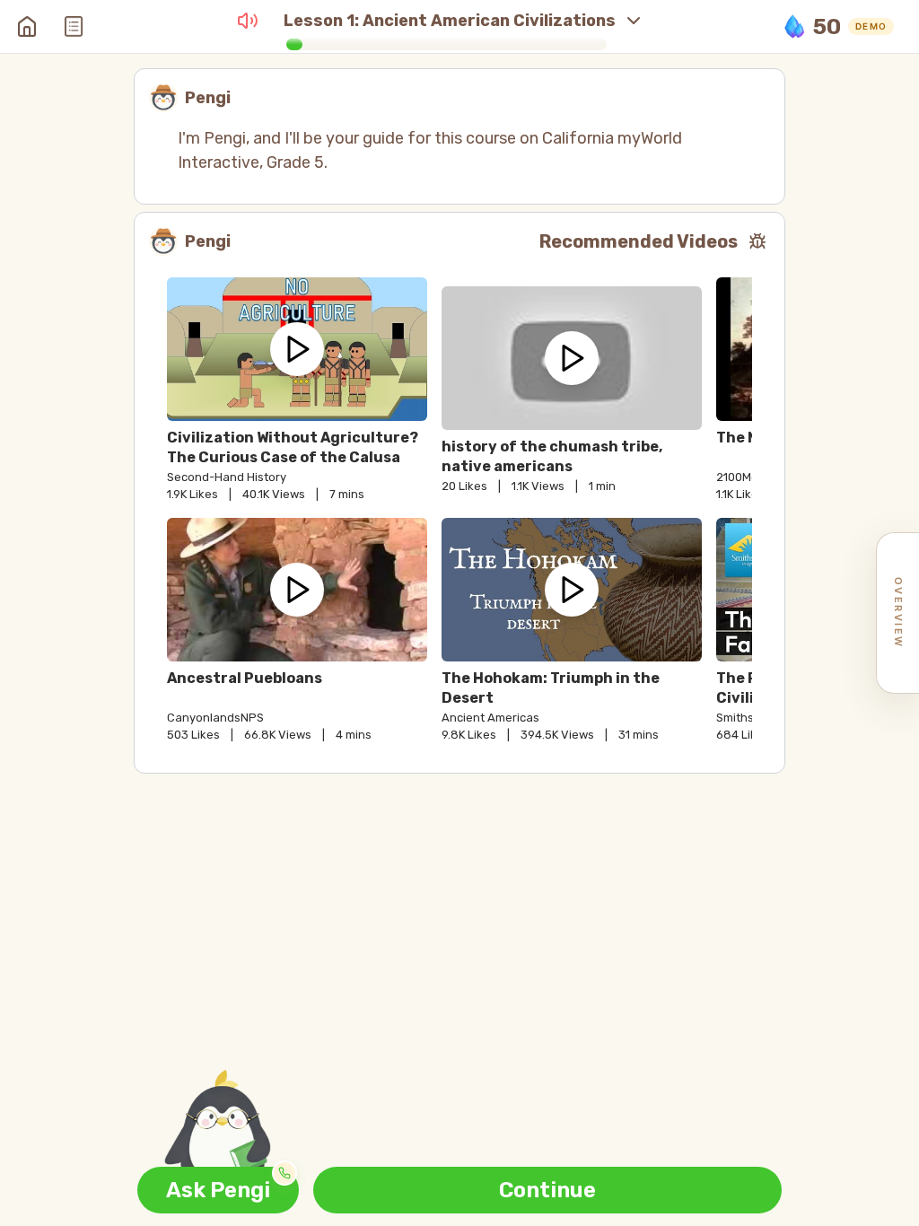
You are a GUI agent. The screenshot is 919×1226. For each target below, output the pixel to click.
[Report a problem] (757, 241)
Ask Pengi (218, 1190)
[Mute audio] (248, 21)
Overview (898, 612)
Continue (547, 1190)
